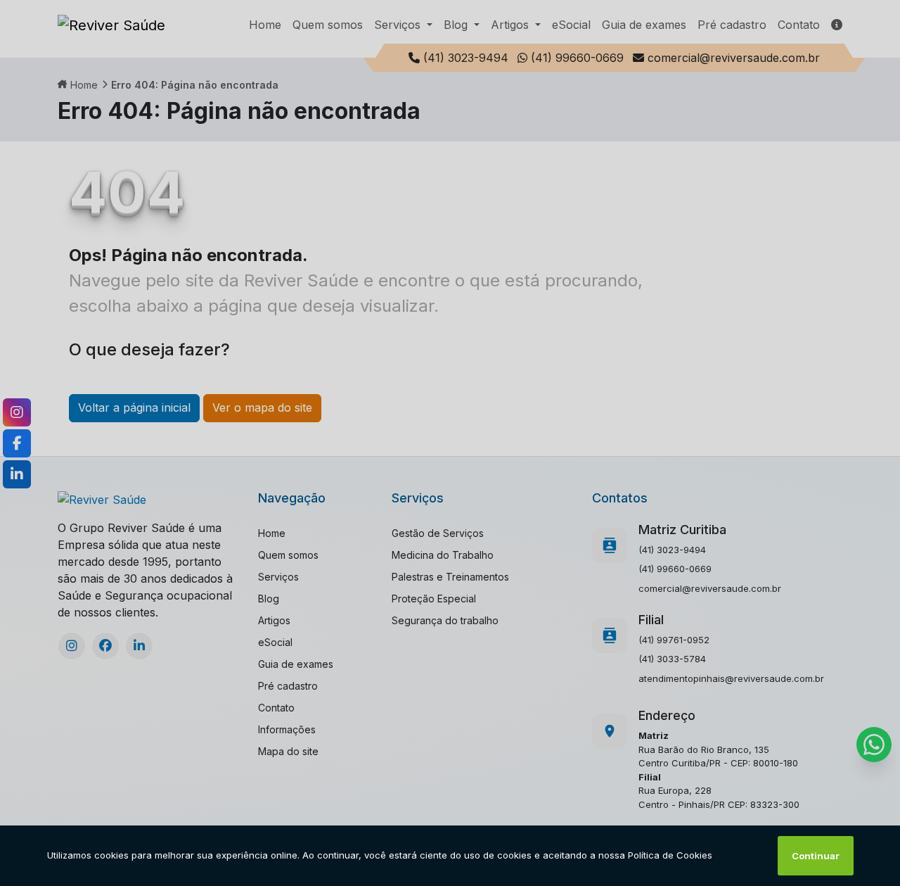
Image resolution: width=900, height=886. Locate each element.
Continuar (816, 855)
